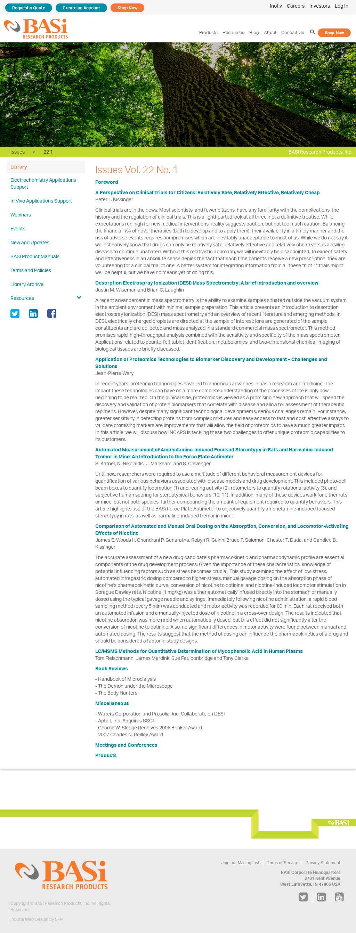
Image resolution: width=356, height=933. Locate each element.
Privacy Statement (323, 862)
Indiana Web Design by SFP (36, 919)
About (270, 32)
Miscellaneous (112, 703)
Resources (233, 32)
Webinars (20, 215)
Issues (17, 152)
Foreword (106, 182)
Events (17, 228)
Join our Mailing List (240, 862)
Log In (341, 6)
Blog (254, 32)
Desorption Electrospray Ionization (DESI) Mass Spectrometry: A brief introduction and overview (206, 283)
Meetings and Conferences (126, 745)
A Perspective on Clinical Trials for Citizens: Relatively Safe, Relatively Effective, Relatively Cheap (207, 192)
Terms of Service (282, 862)
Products (208, 32)
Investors (319, 6)
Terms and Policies (30, 270)
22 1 (48, 152)
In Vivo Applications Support (41, 201)
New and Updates (29, 242)
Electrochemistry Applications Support (43, 183)
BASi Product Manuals (34, 256)
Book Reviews (111, 668)
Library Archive (26, 284)
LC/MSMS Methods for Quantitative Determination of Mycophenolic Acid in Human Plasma (199, 651)
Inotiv (276, 6)
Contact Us (292, 32)
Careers (296, 6)
